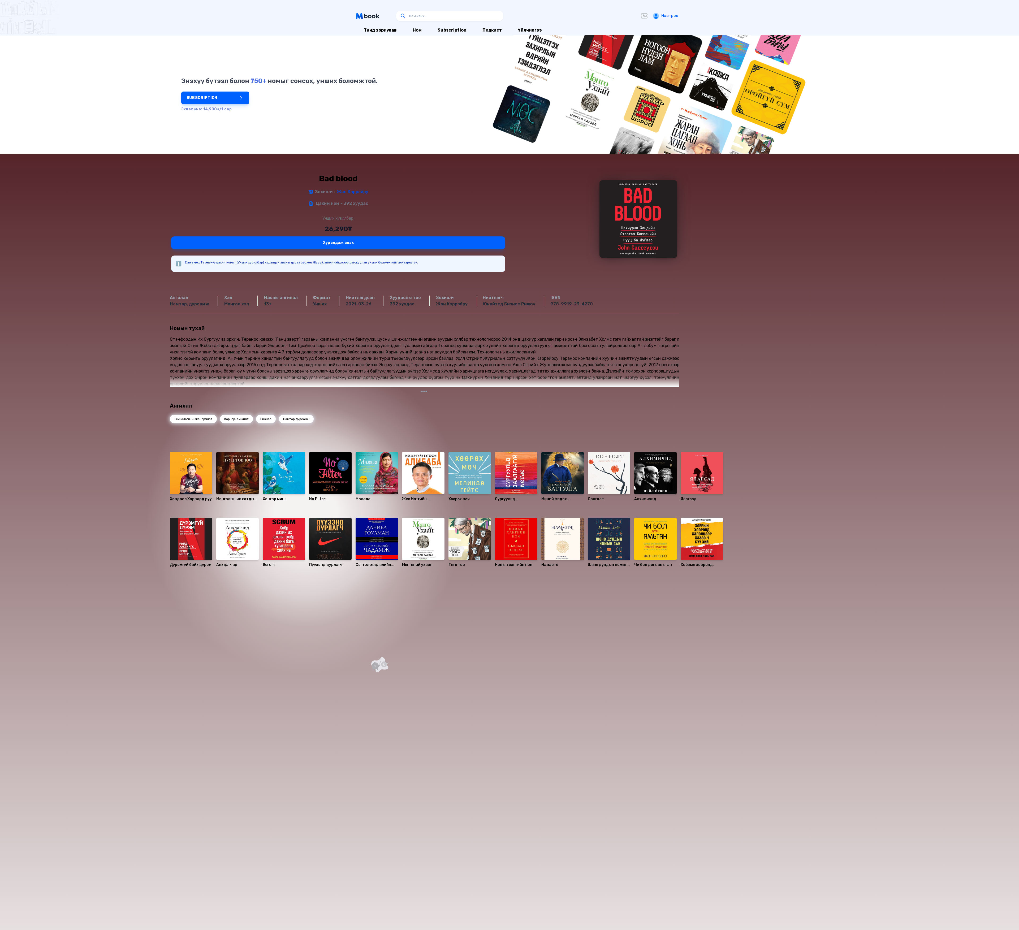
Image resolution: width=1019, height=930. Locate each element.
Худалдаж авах (338, 242)
